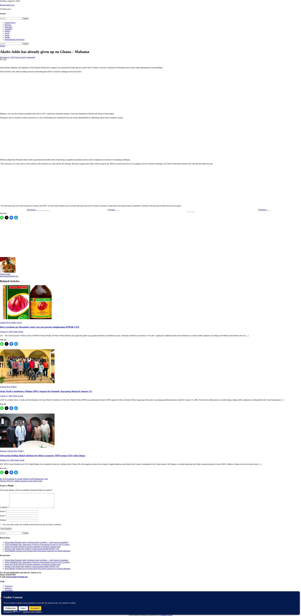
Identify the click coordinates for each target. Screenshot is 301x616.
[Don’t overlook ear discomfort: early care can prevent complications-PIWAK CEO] (150, 302)
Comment (4, 507)
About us (8, 588)
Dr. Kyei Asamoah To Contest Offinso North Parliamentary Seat (24, 479)
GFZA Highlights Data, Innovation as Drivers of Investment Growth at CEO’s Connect (37, 545)
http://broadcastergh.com (9, 276)
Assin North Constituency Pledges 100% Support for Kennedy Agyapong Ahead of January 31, (46, 391)
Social (7, 33)
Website (3, 520)
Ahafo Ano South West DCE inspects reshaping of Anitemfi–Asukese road (32, 547)
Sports (7, 35)
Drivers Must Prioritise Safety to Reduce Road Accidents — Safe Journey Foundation (36, 542)
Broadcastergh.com (7, 5)
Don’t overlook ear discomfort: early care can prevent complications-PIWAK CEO (39, 327)
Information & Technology (15, 40)
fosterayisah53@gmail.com (17, 577)
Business (8, 25)
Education (8, 27)
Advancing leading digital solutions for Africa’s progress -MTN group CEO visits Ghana (42, 455)
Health (7, 37)
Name (3, 511)
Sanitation (8, 29)
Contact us (9, 586)
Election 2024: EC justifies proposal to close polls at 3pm (21, 481)
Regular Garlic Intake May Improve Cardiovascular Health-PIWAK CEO (32, 549)
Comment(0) (30, 57)
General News (10, 23)
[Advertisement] (71, 92)
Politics (7, 31)
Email (3, 516)
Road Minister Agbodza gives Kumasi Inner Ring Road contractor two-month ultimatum (37, 551)
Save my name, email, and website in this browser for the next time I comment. (32, 525)
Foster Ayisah (20, 57)
